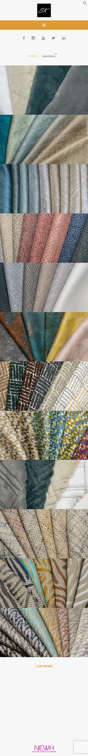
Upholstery (48, 56)
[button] (85, 4)
